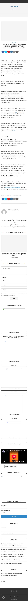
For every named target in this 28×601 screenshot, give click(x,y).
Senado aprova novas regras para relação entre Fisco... (14, 254)
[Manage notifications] (3, 597)
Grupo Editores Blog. (9, 47)
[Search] (26, 15)
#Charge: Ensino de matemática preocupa (10, 559)
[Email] (15, 591)
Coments (4, 277)
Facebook (3, 527)
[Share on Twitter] (5, 52)
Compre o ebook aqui (10, 466)
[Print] (17, 52)
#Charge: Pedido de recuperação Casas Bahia (11, 563)
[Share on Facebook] (2, 52)
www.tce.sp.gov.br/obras (16, 112)
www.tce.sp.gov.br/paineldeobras (12, 187)
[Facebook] (12, 591)
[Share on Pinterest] (8, 52)
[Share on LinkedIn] (11, 52)
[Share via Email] (16, 205)
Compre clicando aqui (14, 332)
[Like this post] (12, 205)
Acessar (3, 581)
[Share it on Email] (14, 52)
